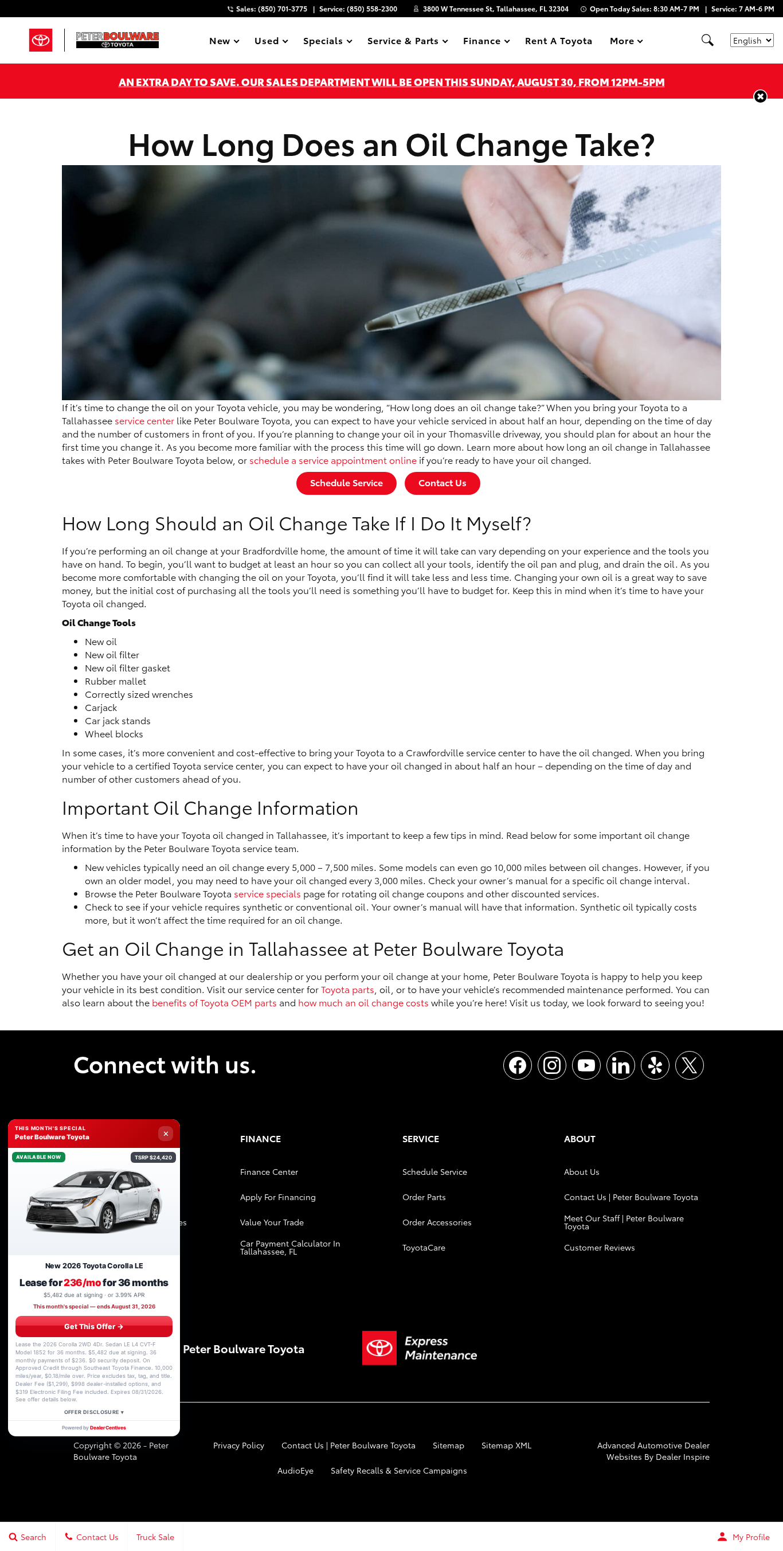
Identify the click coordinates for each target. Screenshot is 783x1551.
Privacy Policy (238, 1445)
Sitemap (448, 1445)
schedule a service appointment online (333, 459)
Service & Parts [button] (403, 42)
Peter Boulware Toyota (121, 1450)
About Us (582, 1171)
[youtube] (586, 1065)
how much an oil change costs (363, 1002)
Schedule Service (346, 482)
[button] (707, 40)
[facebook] (517, 1065)
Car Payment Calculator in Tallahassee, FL (290, 1247)
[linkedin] (620, 1065)
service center (144, 420)
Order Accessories (437, 1222)
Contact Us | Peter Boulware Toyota (631, 1196)
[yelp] (655, 1065)
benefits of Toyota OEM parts (214, 1002)
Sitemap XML (506, 1445)
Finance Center (269, 1171)
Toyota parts (347, 988)
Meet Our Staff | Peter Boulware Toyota (624, 1222)
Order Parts (424, 1196)
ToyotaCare (423, 1247)
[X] (689, 1065)
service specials (267, 893)
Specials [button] (323, 42)
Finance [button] (482, 42)
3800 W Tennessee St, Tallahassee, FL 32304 (496, 8)
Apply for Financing (278, 1196)
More (622, 42)
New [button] (222, 42)
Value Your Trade (272, 1222)
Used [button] (267, 42)
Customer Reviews (599, 1247)
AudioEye (295, 1470)
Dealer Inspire (683, 1456)
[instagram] (552, 1065)
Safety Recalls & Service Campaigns (399, 1470)
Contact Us (442, 482)
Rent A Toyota (558, 39)
